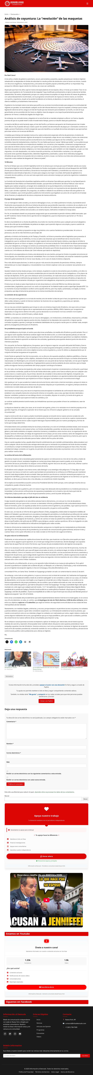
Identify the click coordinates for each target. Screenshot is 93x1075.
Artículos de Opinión (44, 1027)
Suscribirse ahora (47, 987)
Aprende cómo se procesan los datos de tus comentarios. (54, 792)
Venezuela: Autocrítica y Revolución (72, 667)
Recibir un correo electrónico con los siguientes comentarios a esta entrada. (33, 774)
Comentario (11, 722)
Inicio (6, 14)
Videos (39, 1037)
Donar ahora (47, 856)
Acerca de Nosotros (67, 1072)
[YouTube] (20, 1034)
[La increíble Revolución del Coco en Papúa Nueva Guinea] (46, 659)
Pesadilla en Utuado (11, 667)
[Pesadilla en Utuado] (18, 659)
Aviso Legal (55, 1072)
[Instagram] (15, 1034)
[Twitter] (10, 1034)
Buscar (7, 796)
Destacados (15, 14)
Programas (40, 1030)
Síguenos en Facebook (19, 1001)
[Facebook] (5, 1034)
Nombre (10, 744)
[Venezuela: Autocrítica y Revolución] (74, 659)
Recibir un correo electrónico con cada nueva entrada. (26, 780)
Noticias (39, 1023)
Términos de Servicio (42, 1072)
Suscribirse (85, 1055)
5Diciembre (9, 676)
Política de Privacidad (26, 1072)
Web (8, 762)
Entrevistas (40, 1033)
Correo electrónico (13, 753)
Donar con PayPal (46, 701)
